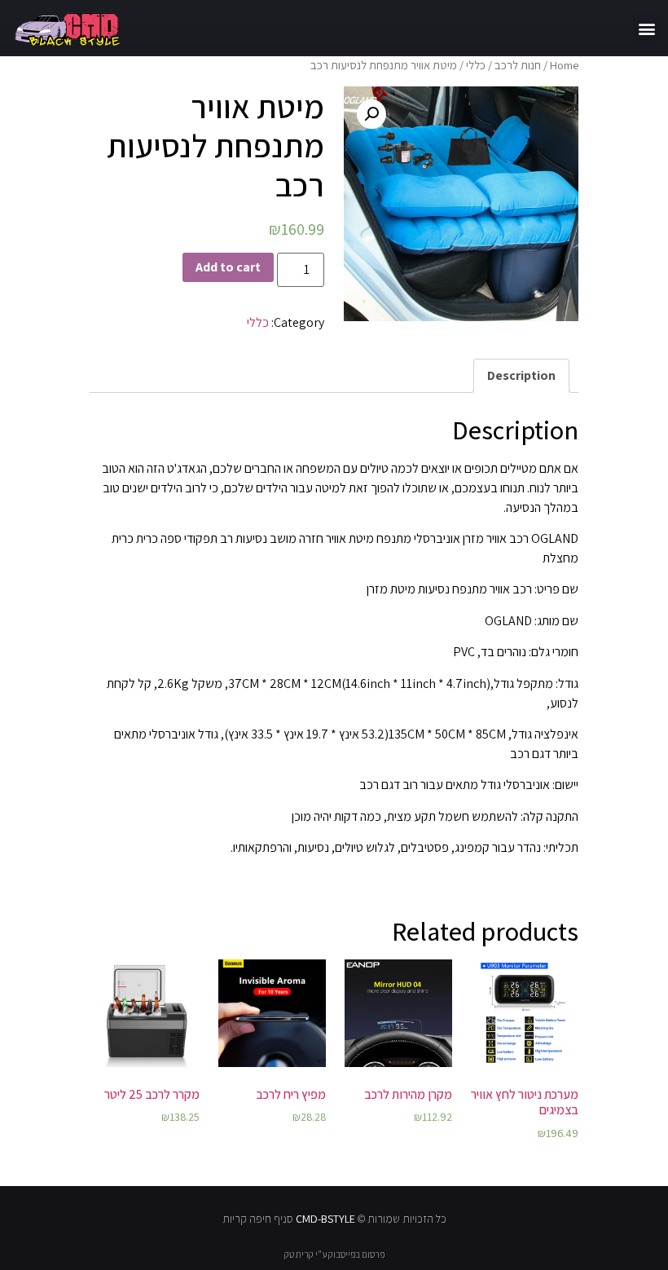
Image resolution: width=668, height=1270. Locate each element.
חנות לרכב (517, 65)
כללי (476, 65)
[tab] (521, 376)
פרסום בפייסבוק (356, 1254)
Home (564, 65)
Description (521, 375)
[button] (646, 28)
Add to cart (228, 267)
